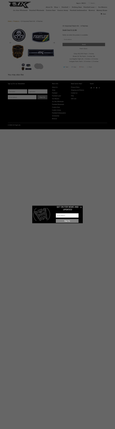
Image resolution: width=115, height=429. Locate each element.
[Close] (81, 207)
